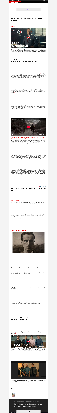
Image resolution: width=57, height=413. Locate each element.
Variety (15, 92)
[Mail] (29, 409)
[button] (45, 2)
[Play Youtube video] (28, 38)
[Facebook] (41, 0)
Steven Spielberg (26, 24)
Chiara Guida (12, 21)
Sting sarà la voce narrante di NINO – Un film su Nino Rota (18, 200)
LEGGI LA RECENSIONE (13, 26)
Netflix (16, 333)
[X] (44, 0)
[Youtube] (45, 0)
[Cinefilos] (14, 2)
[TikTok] (43, 0)
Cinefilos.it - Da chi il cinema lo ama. (15, 184)
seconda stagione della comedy (33, 332)
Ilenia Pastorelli (19, 382)
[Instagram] (42, 0)
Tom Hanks (34, 24)
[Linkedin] (27, 409)
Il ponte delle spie (14, 388)
